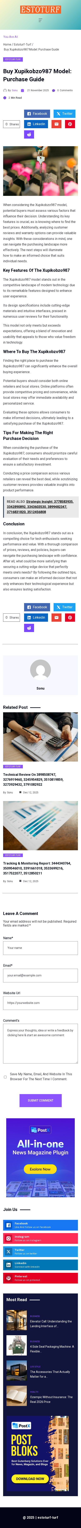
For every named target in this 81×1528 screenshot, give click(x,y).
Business (35, 1316)
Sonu (15, 90)
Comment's (11, 1021)
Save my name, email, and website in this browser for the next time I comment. (41, 1076)
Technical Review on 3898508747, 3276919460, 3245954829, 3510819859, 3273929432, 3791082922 (33, 780)
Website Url (11, 993)
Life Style (35, 1367)
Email (7, 966)
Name (8, 938)
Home (7, 44)
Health (34, 1392)
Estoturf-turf (22, 44)
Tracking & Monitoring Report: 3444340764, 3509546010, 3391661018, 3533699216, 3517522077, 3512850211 (37, 868)
